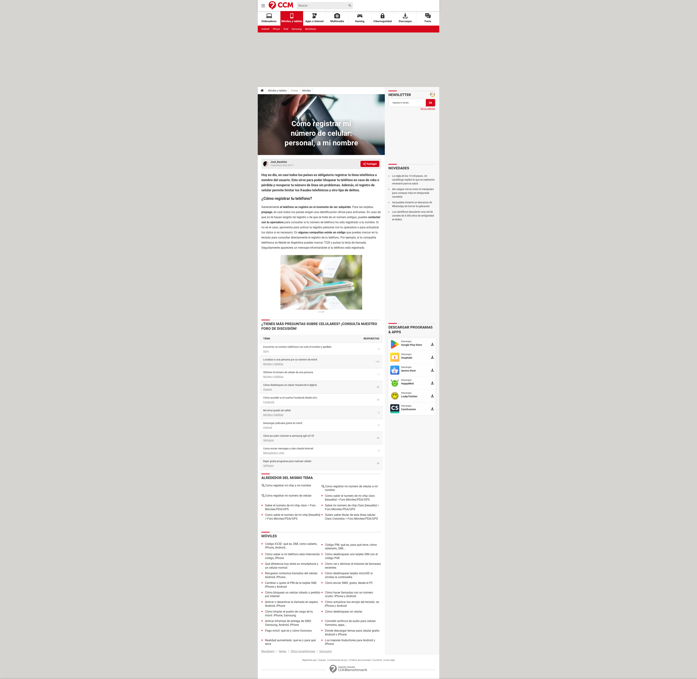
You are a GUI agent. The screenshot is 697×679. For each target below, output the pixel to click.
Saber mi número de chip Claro (344, 505)
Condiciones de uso (337, 660)
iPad (286, 29)
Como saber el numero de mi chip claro (350, 495)
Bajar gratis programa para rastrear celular (287, 461)
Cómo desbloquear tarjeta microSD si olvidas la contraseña (349, 575)
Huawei (267, 389)
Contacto (377, 660)
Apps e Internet (314, 21)
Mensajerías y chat (273, 452)
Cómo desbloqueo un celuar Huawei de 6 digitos (290, 385)
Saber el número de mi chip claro (286, 505)
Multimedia (337, 21)
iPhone (276, 29)
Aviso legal (389, 660)
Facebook (268, 402)
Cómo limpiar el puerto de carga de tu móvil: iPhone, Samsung (289, 613)
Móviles (306, 90)
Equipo (322, 660)
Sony (266, 351)
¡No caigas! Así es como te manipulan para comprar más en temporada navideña (413, 193)
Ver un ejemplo (427, 108)
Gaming (359, 21)
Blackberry (310, 29)
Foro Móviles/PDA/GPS (354, 499)
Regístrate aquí (309, 660)
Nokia (282, 651)
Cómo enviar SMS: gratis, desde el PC (349, 583)
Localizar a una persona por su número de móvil (290, 359)
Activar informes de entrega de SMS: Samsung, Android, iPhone (288, 623)
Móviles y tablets (277, 90)
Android (265, 29)
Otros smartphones (303, 651)
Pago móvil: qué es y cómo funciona (288, 630)
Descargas (405, 21)
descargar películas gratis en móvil (282, 423)
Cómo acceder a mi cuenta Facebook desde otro (290, 397)
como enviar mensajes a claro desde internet (288, 448)
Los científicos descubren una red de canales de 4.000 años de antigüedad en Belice (413, 215)
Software (268, 465)
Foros (428, 21)
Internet (267, 427)
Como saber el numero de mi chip (286, 515)
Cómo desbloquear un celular (343, 611)
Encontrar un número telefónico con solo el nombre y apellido (297, 346)
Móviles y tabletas (273, 363)
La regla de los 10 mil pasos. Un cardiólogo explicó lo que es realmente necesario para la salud (413, 179)
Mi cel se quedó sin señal (277, 410)
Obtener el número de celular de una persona (288, 372)
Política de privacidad (360, 660)
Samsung (296, 29)
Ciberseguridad (382, 21)
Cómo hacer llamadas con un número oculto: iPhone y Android (349, 594)
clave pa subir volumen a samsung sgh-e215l (288, 435)
